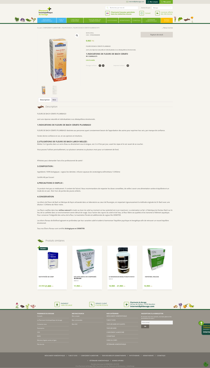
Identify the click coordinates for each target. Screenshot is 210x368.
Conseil (147, 13)
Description (45, 100)
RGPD (39, 336)
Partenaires (40, 328)
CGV (38, 332)
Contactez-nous (42, 324)
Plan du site (40, 344)
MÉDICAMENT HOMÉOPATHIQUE (46, 20)
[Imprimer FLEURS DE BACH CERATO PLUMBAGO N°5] (128, 65)
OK (145, 326)
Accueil (39, 28)
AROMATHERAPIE (125, 20)
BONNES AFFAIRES (167, 20)
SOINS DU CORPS (112, 340)
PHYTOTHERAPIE (112, 20)
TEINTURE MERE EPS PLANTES (116, 324)
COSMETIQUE (136, 20)
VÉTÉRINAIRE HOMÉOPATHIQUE (151, 20)
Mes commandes (77, 320)
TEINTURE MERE (111, 328)
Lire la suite (90, 60)
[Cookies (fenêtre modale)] (206, 364)
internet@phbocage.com (136, 2)
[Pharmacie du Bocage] (45, 11)
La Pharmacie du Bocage (84, 366)
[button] (77, 35)
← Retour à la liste (167, 28)
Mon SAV (74, 324)
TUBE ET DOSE (61, 20)
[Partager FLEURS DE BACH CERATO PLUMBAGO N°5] (100, 65)
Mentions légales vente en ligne (46, 340)
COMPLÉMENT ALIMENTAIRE (75, 20)
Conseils (39, 316)
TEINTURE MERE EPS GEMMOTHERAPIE (95, 20)
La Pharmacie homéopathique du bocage (49, 320)
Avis (54, 100)
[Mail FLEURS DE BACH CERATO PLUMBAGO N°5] (103, 65)
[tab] (44, 100)
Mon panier (167, 2)
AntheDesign (130, 366)
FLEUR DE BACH (67, 28)
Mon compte (154, 2)
